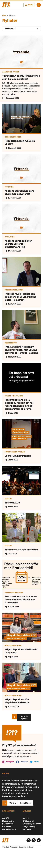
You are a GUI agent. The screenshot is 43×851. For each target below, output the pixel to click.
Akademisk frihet (10, 72)
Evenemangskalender (32, 824)
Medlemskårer (8, 821)
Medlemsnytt (11, 343)
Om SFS (5, 818)
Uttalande (10, 237)
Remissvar (27, 829)
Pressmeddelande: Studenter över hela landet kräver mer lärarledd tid (21, 599)
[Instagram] (28, 840)
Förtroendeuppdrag (15, 452)
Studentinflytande (14, 396)
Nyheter (26, 818)
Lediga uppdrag (29, 827)
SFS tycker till (28, 821)
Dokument (6, 827)
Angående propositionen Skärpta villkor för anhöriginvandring (18, 244)
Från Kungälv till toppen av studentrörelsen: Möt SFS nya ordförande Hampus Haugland (21, 350)
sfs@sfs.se (30, 847)
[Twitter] (39, 840)
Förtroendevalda (9, 829)
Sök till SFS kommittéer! (18, 456)
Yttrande (9, 187)
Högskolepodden (13, 137)
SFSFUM (8, 499)
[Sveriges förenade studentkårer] (6, 4)
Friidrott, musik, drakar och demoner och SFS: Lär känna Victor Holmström (20, 297)
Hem (4, 15)
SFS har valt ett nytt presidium (21, 549)
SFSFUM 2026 (12, 503)
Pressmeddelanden (14, 290)
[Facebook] (34, 840)
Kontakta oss (7, 824)
